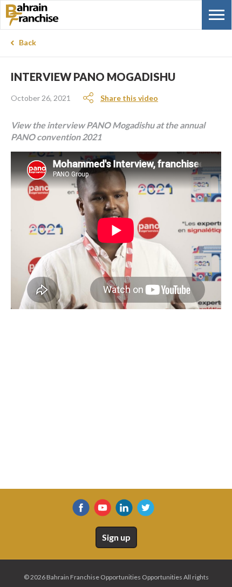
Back (27, 42)
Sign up (116, 537)
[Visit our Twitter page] (146, 508)
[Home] (60, 14)
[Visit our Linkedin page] (124, 508)
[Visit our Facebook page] (81, 508)
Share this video (129, 98)
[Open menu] (216, 15)
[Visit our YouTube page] (102, 508)
